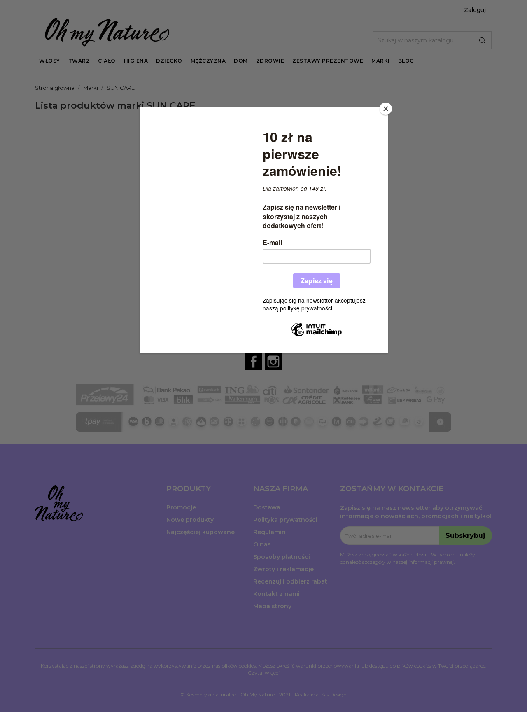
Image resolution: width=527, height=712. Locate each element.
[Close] (386, 109)
